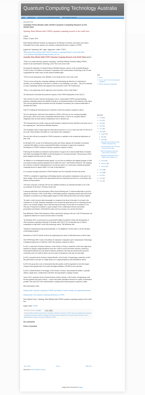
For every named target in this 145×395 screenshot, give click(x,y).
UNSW (35, 306)
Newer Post (27, 366)
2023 (101, 120)
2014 (101, 172)
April (103, 139)
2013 (101, 175)
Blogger (80, 387)
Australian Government (60, 313)
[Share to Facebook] (50, 310)
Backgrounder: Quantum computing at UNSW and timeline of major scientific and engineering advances (57, 290)
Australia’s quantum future (40, 313)
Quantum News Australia (66, 315)
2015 (101, 170)
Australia (30, 313)
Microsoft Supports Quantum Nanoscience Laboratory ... (109, 151)
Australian (50, 313)
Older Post (89, 366)
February (104, 163)
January (103, 166)
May (102, 137)
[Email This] (45, 310)
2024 (101, 117)
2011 (101, 181)
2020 (101, 123)
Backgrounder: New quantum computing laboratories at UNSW (43, 295)
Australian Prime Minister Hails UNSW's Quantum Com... (110, 142)
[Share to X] (49, 310)
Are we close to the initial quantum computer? (49, 17)
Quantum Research (79, 315)
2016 (101, 131)
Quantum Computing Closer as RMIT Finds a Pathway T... (110, 156)
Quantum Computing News (78, 313)
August (103, 134)
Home (23, 17)
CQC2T (69, 313)
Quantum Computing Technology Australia (70, 8)
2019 (101, 126)
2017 (101, 129)
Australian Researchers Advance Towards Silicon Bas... (110, 147)
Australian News (31, 17)
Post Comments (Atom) (38, 369)
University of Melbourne (45, 317)
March (103, 160)
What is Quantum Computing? (69, 17)
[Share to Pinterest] (52, 310)
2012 (101, 178)
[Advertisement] (109, 46)
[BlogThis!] (47, 310)
